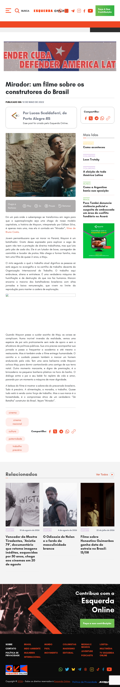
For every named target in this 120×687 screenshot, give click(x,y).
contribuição (105, 10)
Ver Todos (102, 474)
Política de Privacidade (84, 681)
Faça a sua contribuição (97, 623)
